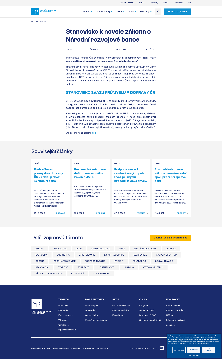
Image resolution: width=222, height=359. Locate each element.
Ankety (39, 249)
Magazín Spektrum (166, 255)
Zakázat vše (194, 349)
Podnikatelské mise (64, 261)
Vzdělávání (77, 273)
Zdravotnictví (101, 273)
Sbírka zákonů (88, 348)
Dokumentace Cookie (194, 355)
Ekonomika (41, 255)
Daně (69, 49)
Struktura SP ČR (146, 310)
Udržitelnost (106, 267)
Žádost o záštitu (127, 3)
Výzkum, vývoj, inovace (48, 273)
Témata (86, 11)
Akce (119, 11)
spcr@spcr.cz (102, 348)
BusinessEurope (100, 249)
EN (189, 3)
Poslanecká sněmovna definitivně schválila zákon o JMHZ (90, 173)
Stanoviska (42, 267)
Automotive (60, 249)
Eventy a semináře (120, 310)
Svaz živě (63, 267)
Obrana (39, 261)
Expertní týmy (91, 305)
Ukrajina (129, 267)
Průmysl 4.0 (139, 261)
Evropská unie (87, 255)
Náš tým (170, 315)
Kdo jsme (143, 305)
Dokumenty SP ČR (147, 315)
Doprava (171, 249)
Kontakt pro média (174, 310)
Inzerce (142, 3)
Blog (79, 249)
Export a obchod (114, 255)
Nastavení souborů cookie (179, 349)
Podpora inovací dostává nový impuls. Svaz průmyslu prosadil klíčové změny (130, 175)
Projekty (154, 3)
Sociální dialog (164, 261)
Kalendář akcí (118, 315)
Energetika (63, 255)
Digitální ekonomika (145, 249)
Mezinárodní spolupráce (96, 320)
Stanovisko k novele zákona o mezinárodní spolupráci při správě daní (170, 175)
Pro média (179, 3)
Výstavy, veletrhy (153, 267)
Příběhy (118, 261)
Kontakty (145, 11)
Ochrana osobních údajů (150, 320)
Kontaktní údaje (173, 305)
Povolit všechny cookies (208, 349)
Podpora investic (95, 261)
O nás (131, 11)
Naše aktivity (103, 11)
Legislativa (140, 255)
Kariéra (166, 3)
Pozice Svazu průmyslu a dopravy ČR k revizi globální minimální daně (48, 175)
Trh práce (83, 267)
